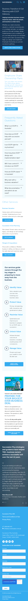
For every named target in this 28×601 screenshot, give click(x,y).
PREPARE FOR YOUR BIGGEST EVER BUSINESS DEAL (14, 400)
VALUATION (8, 220)
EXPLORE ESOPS (11, 108)
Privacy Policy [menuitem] (6, 519)
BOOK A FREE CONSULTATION (12, 47)
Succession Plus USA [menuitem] (8, 514)
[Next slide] (25, 503)
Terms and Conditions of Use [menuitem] (11, 516)
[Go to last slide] (22, 503)
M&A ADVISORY (9, 254)
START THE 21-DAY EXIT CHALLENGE (14, 433)
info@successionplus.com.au (12, 528)
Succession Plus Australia (10, 533)
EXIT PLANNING (9, 237)
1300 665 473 (8, 526)
